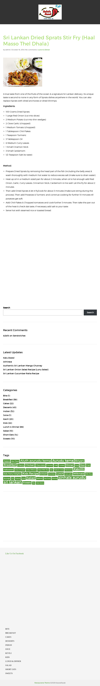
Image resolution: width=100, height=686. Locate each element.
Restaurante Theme (42, 683)
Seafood (39, 478)
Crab (55, 465)
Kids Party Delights (12, 474)
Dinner (69, 465)
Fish (88, 465)
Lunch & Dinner (44, 50)
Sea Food (47, 478)
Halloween (8, 469)
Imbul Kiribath (20, 470)
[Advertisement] (50, 516)
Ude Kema (40, 483)
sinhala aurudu (72, 477)
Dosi (82, 465)
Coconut (50, 465)
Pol (12, 478)
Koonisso (52, 474)
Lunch (60, 473)
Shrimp (54, 478)
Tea (34, 483)
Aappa (7, 461)
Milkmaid (79, 473)
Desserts (7, 407)
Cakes (6, 403)
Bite (5, 395)
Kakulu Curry (58, 470)
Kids (5, 423)
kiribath (43, 474)
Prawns (17, 478)
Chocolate (40, 465)
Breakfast (8, 399)
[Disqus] (50, 252)
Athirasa (7, 361)
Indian (6, 411)
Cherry (21, 465)
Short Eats (8, 434)
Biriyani (79, 460)
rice (23, 478)
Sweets (7, 438)
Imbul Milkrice (31, 470)
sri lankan (12, 482)
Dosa (77, 465)
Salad (6, 430)
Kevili (6, 419)
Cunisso (61, 465)
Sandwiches (19, 335)
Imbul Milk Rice (43, 470)
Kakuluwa (68, 470)
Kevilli (79, 469)
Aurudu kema (62, 460)
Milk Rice (89, 474)
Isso (51, 470)
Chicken (29, 465)
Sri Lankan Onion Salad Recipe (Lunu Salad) (25, 369)
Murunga (7, 478)
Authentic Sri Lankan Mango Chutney (22, 365)
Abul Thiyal (15, 461)
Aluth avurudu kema (35, 460)
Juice (5, 415)
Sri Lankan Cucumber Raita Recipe (21, 373)
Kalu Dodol (8, 357)
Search (6, 307)
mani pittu (68, 474)
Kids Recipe (30, 473)
